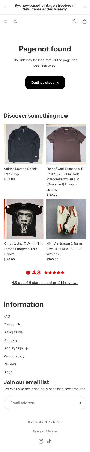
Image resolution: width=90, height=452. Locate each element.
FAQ (7, 316)
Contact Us (12, 324)
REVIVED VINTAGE (50, 421)
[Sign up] (79, 403)
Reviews (10, 364)
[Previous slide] (5, 7)
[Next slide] (85, 7)
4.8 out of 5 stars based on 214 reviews (45, 282)
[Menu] (5, 21)
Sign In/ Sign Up (16, 348)
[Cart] (84, 21)
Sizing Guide (13, 332)
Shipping (10, 340)
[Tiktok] (49, 441)
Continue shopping (45, 82)
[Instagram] (41, 441)
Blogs (8, 372)
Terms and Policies (45, 431)
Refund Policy (14, 356)
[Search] (15, 21)
